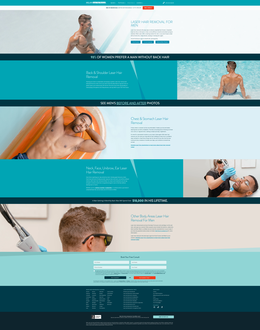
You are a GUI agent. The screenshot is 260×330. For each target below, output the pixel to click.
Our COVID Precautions (158, 293)
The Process (121, 3)
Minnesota (94, 304)
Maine (93, 297)
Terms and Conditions (157, 300)
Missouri (94, 306)
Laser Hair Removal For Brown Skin (130, 299)
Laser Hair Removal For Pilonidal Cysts (131, 306)
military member (100, 187)
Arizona (87, 291)
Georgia (87, 300)
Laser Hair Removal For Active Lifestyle (131, 293)
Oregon (101, 306)
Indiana (87, 306)
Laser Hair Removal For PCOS (129, 304)
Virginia (108, 300)
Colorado (88, 295)
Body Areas (131, 3)
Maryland (94, 299)
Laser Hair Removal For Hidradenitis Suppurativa (133, 302)
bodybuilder (108, 187)
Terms (128, 281)
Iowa (87, 308)
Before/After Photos (162, 42)
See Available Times (144, 277)
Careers (154, 291)
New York (101, 297)
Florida (87, 299)
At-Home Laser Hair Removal (129, 291)
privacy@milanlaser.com (159, 273)
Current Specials (148, 42)
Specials (113, 3)
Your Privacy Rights (157, 302)
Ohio (100, 302)
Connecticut (88, 297)
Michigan (94, 302)
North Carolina (102, 299)
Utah (108, 299)
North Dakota (102, 300)
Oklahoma (101, 304)
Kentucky (94, 293)
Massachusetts (95, 300)
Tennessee (109, 295)
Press (154, 297)
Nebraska (101, 291)
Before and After (131, 103)
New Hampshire (102, 295)
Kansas (93, 291)
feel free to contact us (161, 231)
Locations (139, 3)
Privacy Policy (125, 273)
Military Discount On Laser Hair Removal (161, 295)
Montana (94, 308)
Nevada (101, 293)
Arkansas (88, 293)
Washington (109, 302)
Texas (108, 297)
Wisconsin (109, 304)
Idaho (87, 302)
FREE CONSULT (148, 8)
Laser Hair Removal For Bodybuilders (130, 297)
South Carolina (110, 291)
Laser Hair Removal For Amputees (130, 295)
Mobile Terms (117, 273)
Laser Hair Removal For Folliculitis (130, 300)
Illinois (87, 304)
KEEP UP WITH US (163, 317)
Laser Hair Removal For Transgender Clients (132, 308)
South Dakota (110, 293)
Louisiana (94, 295)
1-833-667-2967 (147, 273)
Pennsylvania (102, 308)
